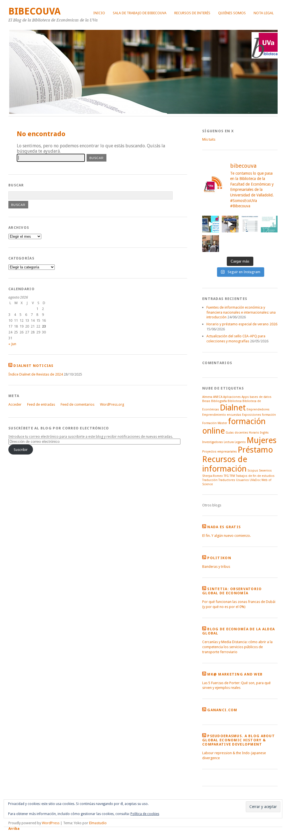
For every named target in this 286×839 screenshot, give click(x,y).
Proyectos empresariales (219, 451)
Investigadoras (212, 442)
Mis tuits (208, 139)
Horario (254, 432)
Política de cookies (144, 814)
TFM (232, 476)
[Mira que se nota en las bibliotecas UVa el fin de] (249, 224)
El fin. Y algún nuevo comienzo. (226, 535)
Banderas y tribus (216, 566)
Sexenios (265, 470)
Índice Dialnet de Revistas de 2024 (35, 374)
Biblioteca (235, 401)
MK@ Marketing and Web (235, 674)
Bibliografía (219, 401)
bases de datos (260, 397)
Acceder (15, 404)
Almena (207, 397)
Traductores (226, 480)
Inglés (264, 432)
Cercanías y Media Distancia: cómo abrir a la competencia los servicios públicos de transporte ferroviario (237, 647)
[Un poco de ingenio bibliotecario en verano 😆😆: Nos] (230, 224)
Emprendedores (258, 409)
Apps (245, 397)
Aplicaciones (232, 397)
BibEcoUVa (34, 11)
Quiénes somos (232, 13)
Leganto (240, 442)
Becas (206, 401)
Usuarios (242, 480)
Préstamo (255, 450)
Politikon (219, 558)
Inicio (99, 13)
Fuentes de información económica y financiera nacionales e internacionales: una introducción (241, 312)
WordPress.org (112, 404)
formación (269, 415)
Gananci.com (222, 710)
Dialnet (233, 407)
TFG (226, 476)
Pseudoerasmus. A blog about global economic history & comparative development (238, 740)
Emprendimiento (214, 415)
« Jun (12, 344)
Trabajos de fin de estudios (255, 476)
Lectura (229, 442)
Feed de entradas (41, 404)
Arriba (14, 828)
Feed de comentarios (77, 404)
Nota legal (264, 13)
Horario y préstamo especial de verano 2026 (241, 324)
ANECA (217, 397)
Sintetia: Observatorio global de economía (232, 591)
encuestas (234, 415)
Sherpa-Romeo (212, 476)
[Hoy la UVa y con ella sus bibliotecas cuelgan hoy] (210, 224)
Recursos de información (224, 464)
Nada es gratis (224, 527)
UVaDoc (255, 480)
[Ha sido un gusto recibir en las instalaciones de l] (210, 243)
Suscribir (21, 450)
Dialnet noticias (33, 366)
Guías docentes (237, 432)
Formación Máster (214, 423)
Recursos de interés (192, 13)
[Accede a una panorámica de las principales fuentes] (269, 224)
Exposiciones (251, 415)
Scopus (252, 470)
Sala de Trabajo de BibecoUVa (139, 13)
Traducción (210, 480)
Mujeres (262, 440)
